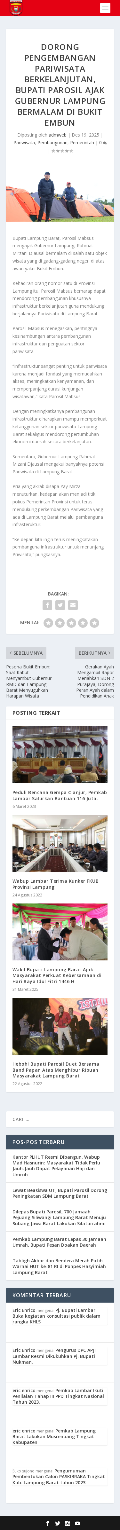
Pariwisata (24, 142)
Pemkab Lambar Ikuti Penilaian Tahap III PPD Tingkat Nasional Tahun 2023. (58, 1396)
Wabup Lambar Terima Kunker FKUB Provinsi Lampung (55, 884)
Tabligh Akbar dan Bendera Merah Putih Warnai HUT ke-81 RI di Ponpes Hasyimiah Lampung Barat (59, 1266)
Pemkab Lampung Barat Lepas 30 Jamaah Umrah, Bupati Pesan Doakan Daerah (59, 1242)
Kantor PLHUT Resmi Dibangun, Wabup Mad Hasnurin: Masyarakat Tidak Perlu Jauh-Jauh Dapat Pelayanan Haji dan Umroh (56, 1166)
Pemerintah (82, 142)
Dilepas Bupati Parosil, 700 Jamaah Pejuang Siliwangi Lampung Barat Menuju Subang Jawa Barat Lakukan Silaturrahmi (59, 1217)
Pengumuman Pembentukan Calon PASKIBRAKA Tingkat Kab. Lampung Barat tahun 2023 (58, 1476)
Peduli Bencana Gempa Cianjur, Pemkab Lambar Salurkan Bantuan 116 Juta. (59, 795)
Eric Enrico (24, 1310)
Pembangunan (52, 142)
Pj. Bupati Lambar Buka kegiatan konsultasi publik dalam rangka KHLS (56, 1316)
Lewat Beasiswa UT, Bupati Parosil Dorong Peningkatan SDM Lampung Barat (59, 1193)
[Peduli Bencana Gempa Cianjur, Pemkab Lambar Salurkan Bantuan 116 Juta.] (60, 755)
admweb (58, 135)
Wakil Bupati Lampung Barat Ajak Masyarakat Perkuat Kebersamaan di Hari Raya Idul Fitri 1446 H (57, 975)
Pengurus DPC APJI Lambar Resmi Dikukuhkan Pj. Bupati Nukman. (54, 1356)
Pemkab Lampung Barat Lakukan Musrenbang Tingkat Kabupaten (54, 1436)
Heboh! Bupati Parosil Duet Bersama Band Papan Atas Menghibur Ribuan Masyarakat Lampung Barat (56, 1069)
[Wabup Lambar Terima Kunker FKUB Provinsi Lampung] (60, 843)
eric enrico (24, 1390)
